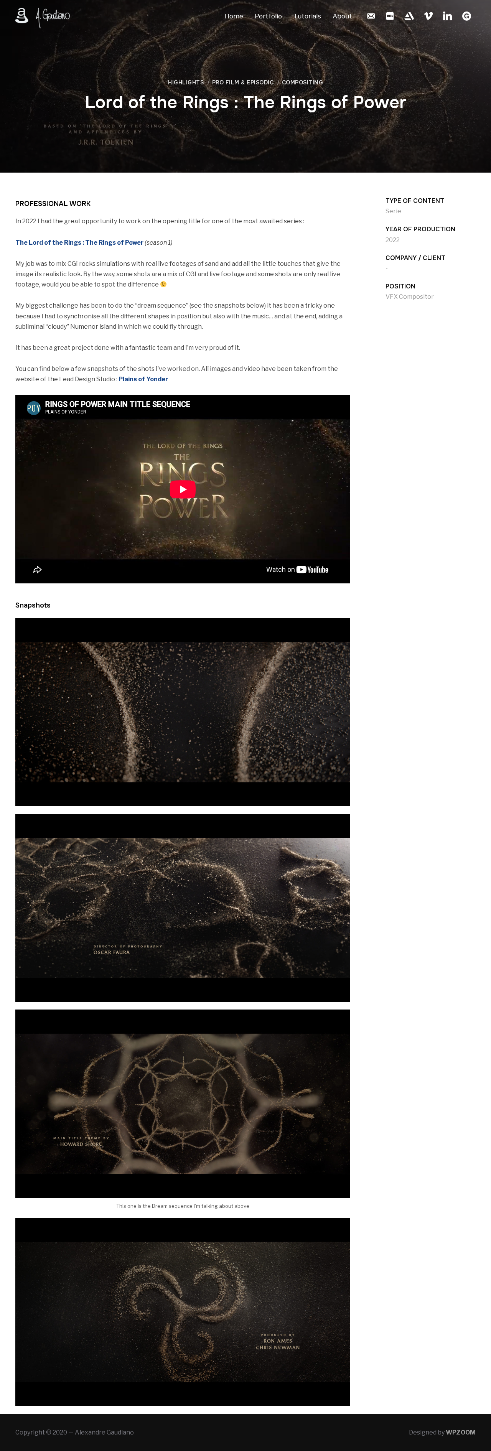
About (342, 16)
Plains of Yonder (143, 379)
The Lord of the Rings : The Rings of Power (79, 242)
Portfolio (268, 16)
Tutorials (307, 16)
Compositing (302, 82)
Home (233, 16)
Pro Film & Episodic (243, 82)
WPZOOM (461, 1432)
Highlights (186, 82)
